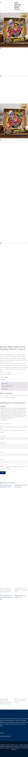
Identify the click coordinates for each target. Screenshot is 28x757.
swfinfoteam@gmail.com (5, 736)
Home (1, 10)
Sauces (5, 10)
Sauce (3, 379)
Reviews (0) (4, 389)
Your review (3, 442)
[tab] (14, 383)
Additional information (7, 386)
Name (2, 452)
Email (1, 459)
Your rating (3, 436)
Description (4, 383)
